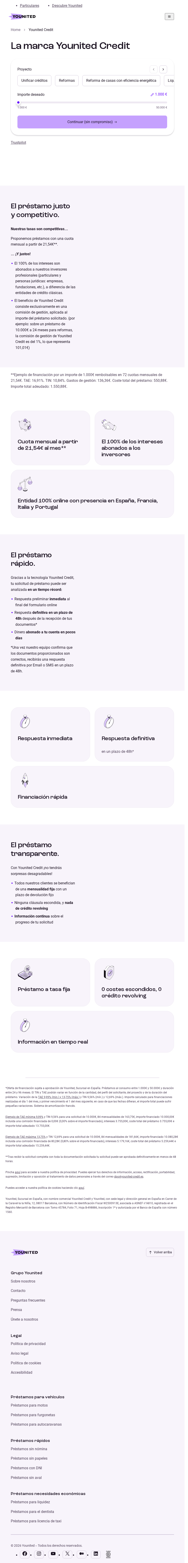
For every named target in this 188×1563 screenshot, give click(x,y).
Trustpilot (18, 142)
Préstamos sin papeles (29, 1458)
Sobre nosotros (23, 1281)
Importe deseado (30, 94)
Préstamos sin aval (26, 1477)
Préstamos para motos (29, 1405)
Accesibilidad (21, 1372)
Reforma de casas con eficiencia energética (121, 80)
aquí (17, 1172)
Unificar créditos (34, 80)
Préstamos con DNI (26, 1468)
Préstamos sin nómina (29, 1449)
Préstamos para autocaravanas (36, 1424)
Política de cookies (26, 1363)
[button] (158, 94)
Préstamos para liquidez (30, 1502)
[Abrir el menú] (169, 16)
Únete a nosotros (24, 1319)
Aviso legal (19, 1353)
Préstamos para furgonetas (33, 1415)
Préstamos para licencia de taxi (36, 1521)
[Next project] (163, 69)
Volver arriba (163, 1252)
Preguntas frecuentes (28, 1300)
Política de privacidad (28, 1344)
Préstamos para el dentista (32, 1511)
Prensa (16, 1310)
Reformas (67, 80)
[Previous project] (154, 69)
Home (15, 30)
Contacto (18, 1290)
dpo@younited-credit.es (128, 1176)
